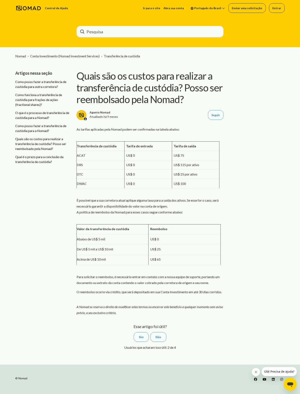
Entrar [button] (276, 8)
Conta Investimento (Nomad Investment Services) (65, 56)
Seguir (215, 115)
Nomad (20, 56)
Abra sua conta (173, 8)
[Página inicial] (28, 8)
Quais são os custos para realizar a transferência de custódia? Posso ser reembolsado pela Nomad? (40, 144)
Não (158, 337)
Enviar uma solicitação (247, 8)
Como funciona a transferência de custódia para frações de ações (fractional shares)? (38, 100)
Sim (141, 337)
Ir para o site (151, 8)
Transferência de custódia (122, 56)
